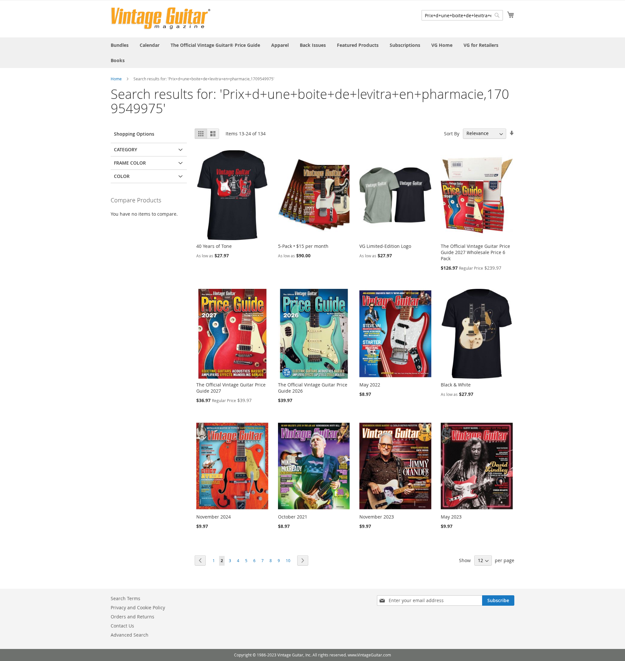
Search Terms (125, 598)
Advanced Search (129, 635)
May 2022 (369, 385)
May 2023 (451, 517)
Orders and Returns (132, 617)
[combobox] (462, 15)
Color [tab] (122, 176)
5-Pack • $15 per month (303, 246)
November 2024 (213, 517)
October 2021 (292, 517)
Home (116, 78)
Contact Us (122, 626)
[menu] (312, 52)
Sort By (451, 133)
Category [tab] (125, 149)
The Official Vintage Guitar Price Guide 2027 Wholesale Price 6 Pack (475, 252)
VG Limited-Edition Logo (385, 246)
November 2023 (376, 517)
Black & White (456, 385)
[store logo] (161, 18)
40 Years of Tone (214, 246)
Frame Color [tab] (130, 163)
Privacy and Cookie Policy (138, 607)
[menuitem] (119, 45)
